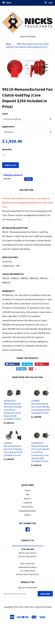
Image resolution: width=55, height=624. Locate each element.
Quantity (7, 149)
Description (26, 190)
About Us (27, 498)
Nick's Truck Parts (26, 607)
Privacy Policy (27, 507)
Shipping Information (27, 511)
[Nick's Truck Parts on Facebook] (27, 530)
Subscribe (45, 593)
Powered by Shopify (42, 607)
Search (28, 490)
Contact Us (27, 502)
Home (8, 44)
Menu (8, 2)
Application (8, 126)
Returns (27, 515)
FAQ (27, 494)
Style (5, 113)
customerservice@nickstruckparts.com (27, 546)
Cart (50, 2)
